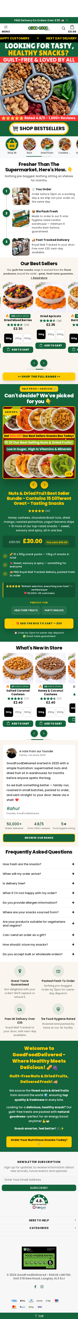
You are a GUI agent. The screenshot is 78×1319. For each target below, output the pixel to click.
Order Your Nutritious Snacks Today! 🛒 (39, 1142)
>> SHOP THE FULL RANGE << (39, 376)
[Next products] (43, 363)
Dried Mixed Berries (18, 320)
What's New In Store (39, 648)
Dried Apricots (50, 316)
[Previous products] (34, 363)
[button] (18, 325)
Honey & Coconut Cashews (48, 692)
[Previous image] (33, 485)
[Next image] (44, 485)
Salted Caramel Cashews (15, 692)
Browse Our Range (39, 838)
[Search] (63, 28)
